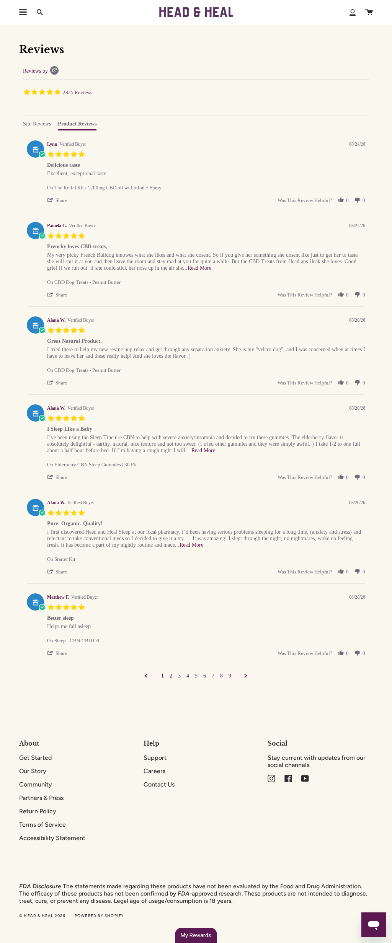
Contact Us (159, 784)
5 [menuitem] (196, 676)
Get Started (35, 757)
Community (35, 784)
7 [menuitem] (213, 676)
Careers (154, 771)
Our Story (32, 771)
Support (155, 757)
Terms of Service (42, 824)
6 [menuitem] (204, 676)
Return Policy (37, 811)
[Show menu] (22, 12)
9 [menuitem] (230, 676)
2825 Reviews (77, 92)
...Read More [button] (197, 268)
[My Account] (352, 12)
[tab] (37, 125)
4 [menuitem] (187, 676)
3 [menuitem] (179, 676)
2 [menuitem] (171, 676)
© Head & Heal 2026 (42, 915)
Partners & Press (41, 797)
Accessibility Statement (52, 838)
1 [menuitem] (162, 676)
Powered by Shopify (99, 915)
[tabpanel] (196, 408)
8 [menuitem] (221, 676)
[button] (61, 200)
